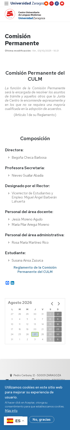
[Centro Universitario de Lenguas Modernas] (25, 14)
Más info (11, 411)
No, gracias (42, 419)
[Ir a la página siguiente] (58, 303)
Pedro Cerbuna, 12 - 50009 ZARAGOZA (37, 375)
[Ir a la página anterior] (52, 303)
